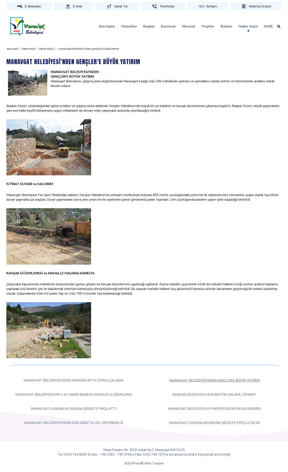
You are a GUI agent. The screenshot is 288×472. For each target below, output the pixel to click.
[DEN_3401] (48, 329)
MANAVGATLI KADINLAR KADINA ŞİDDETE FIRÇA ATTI (73, 408)
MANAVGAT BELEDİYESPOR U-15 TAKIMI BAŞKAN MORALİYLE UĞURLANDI (73, 394)
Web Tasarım (154, 463)
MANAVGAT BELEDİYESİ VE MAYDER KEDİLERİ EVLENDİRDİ (214, 408)
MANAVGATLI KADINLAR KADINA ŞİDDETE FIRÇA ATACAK (214, 423)
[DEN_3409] (48, 236)
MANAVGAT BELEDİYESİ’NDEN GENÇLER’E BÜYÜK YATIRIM (214, 380)
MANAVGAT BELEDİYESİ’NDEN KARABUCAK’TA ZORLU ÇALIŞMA (74, 380)
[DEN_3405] (27, 82)
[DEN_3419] (48, 147)
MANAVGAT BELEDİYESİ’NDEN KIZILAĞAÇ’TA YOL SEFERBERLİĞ (73, 423)
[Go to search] (279, 26)
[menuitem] (107, 26)
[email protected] (182, 454)
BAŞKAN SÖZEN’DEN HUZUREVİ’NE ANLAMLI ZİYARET (214, 394)
